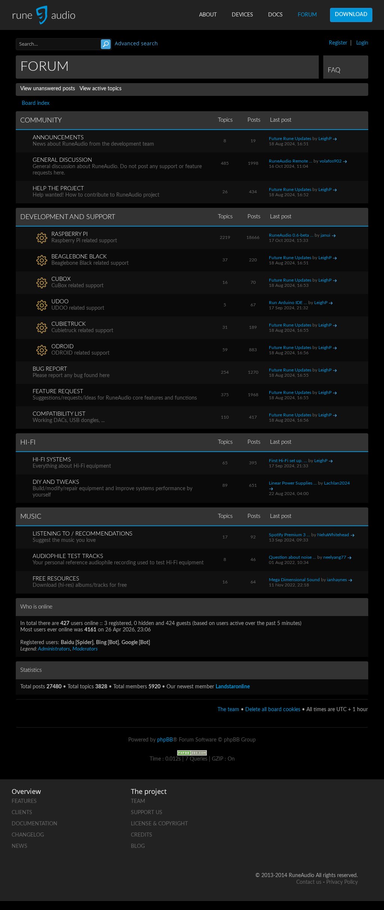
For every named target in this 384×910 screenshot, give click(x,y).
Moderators (85, 649)
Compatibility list (59, 414)
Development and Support (67, 217)
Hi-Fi (28, 442)
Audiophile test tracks (68, 556)
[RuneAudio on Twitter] (352, 800)
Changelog (28, 835)
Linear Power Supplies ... (293, 483)
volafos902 (331, 161)
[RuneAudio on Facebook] (323, 800)
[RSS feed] (352, 825)
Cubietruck (68, 324)
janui (325, 235)
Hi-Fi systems (52, 459)
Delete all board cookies (272, 709)
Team (138, 801)
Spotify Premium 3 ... (289, 535)
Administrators (54, 649)
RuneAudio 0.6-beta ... (291, 235)
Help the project (58, 188)
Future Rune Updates (290, 138)
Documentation (34, 823)
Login (362, 43)
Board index (36, 103)
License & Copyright (159, 823)
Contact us (308, 882)
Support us (146, 812)
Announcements (58, 137)
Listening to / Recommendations (82, 534)
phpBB (165, 740)
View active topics (101, 88)
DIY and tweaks (56, 482)
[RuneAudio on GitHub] (295, 800)
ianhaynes (337, 579)
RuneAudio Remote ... (290, 161)
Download (351, 14)
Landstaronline (233, 686)
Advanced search (136, 43)
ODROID (62, 346)
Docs (275, 15)
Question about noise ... (292, 557)
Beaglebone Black (79, 257)
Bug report (50, 369)
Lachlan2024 (337, 483)
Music (30, 516)
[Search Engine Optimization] (192, 752)
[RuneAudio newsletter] (352, 851)
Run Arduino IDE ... (288, 302)
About (208, 15)
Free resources (56, 579)
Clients (22, 812)
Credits (141, 835)
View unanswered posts (47, 88)
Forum (307, 15)
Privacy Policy (342, 882)
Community (41, 120)
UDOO (60, 301)
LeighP (325, 138)
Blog (138, 846)
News (19, 846)
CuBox (60, 279)
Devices (242, 15)
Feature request (58, 391)
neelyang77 (334, 557)
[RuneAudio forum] (323, 825)
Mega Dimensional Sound (294, 579)
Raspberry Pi (69, 234)
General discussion (62, 160)
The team (228, 709)
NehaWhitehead (333, 535)
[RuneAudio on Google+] (295, 825)
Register (338, 43)
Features (24, 801)
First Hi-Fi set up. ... (288, 460)
